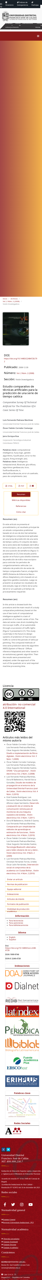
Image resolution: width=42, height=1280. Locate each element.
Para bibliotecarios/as (18, 925)
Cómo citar (21, 512)
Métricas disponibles (21, 500)
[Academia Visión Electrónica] (8, 1130)
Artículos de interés (15, 899)
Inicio (5, 299)
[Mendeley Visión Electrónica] (17, 1130)
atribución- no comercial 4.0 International (19, 705)
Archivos (14, 299)
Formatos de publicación (18, 904)
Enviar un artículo (15, 879)
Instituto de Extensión (17, 25)
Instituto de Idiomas (38, 25)
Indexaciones (13, 894)
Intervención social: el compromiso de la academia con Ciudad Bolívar (22, 867)
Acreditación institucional (8, 26)
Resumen (21, 494)
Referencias (21, 506)
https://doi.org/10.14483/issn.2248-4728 (20, 949)
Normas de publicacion (17, 884)
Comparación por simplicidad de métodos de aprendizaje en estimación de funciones (21, 829)
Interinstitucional (27, 23)
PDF (22, 486)
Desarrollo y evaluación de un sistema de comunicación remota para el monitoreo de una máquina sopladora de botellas (23, 809)
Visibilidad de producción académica (18, 910)
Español (12, 939)
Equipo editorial (14, 889)
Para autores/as (16, 923)
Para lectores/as (16, 920)
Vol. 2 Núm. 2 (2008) (11, 301)
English (12, 937)
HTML (10, 486)
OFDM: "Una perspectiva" (18, 771)
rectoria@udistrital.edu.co (10, 1268)
